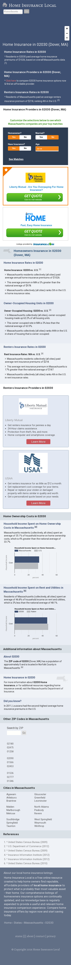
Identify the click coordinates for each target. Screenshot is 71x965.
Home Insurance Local (32, 5)
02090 (10, 758)
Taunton (10, 826)
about (30, 936)
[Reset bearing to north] (67, 38)
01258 (10, 751)
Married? (40, 133)
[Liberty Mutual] (35, 178)
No (25, 137)
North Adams (41, 806)
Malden (10, 806)
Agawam (11, 794)
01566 (10, 762)
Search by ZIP (15, 728)
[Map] (35, 29)
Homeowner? (14, 133)
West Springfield (43, 819)
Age (37, 144)
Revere (38, 813)
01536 (10, 773)
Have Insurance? (16, 144)
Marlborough (13, 810)
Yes (14, 137)
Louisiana (17, 705)
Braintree (11, 800)
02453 (10, 766)
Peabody (39, 810)
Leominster (40, 800)
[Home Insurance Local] (5, 5)
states (18, 936)
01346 (10, 781)
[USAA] (33, 463)
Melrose (10, 813)
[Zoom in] (67, 28)
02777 (10, 777)
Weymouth (40, 822)
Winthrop (39, 826)
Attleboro (11, 797)
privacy (51, 936)
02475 (10, 747)
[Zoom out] (67, 33)
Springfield (12, 822)
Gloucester (40, 794)
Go (26, 11)
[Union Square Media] (35, 217)
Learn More (38, 441)
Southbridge (12, 819)
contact (40, 936)
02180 (10, 743)
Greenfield (39, 797)
